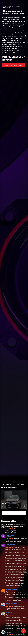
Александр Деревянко (11, 589)
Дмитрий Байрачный (11, 603)
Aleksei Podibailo (10, 544)
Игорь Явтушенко (10, 535)
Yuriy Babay (8, 612)
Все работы (14, 513)
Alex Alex (7, 631)
